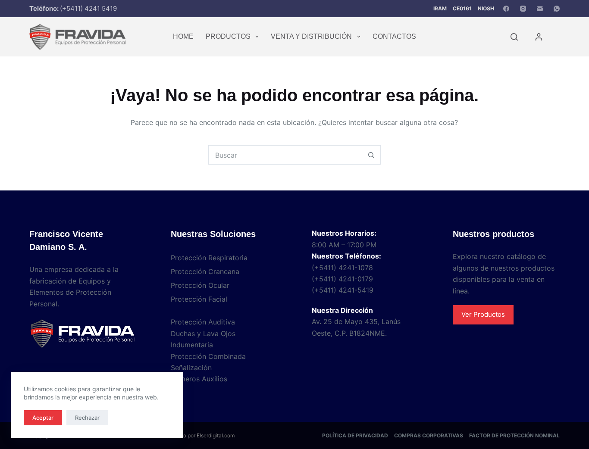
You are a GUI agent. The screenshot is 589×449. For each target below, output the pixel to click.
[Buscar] (514, 37)
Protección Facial (199, 299)
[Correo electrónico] (540, 9)
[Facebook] (506, 9)
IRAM (440, 8)
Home (183, 36)
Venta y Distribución (311, 36)
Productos (228, 36)
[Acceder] (538, 37)
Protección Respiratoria (209, 257)
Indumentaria (192, 344)
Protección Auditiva (203, 322)
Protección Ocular (200, 285)
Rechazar (87, 417)
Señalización (191, 367)
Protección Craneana (205, 271)
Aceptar (42, 417)
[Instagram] (523, 9)
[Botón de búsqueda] (371, 155)
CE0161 (462, 8)
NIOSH (486, 8)
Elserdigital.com (216, 435)
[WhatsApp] (557, 9)
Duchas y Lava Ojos (203, 333)
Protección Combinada (208, 356)
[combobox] (285, 155)
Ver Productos (483, 314)
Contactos (394, 36)
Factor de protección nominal (514, 435)
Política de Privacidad (355, 435)
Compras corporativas (428, 435)
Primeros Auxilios (199, 378)
